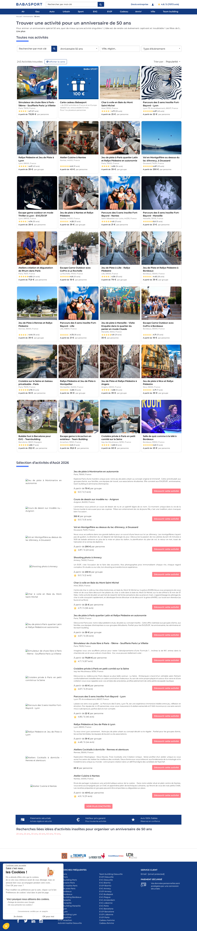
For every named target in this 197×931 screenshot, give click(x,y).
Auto (52, 11)
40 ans (42, 834)
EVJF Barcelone (106, 911)
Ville (153, 11)
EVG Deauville (106, 880)
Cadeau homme (107, 920)
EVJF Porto (104, 917)
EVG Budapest (106, 894)
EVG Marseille (64, 900)
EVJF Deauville (106, 877)
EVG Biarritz (105, 883)
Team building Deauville (111, 874)
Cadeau (124, 11)
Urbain (66, 11)
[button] (6, 926)
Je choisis (18, 916)
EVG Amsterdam (107, 900)
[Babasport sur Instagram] (42, 921)
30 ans (34, 834)
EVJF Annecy (105, 891)
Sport (81, 11)
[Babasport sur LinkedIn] (35, 921)
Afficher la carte (57, 61)
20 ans (19, 834)
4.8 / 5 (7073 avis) (170, 4)
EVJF (109, 11)
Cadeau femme (106, 923)
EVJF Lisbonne (106, 914)
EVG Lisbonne (105, 903)
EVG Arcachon (64, 917)
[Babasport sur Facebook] (19, 921)
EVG (95, 11)
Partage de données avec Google (21, 902)
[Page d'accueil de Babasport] (29, 4)
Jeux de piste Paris (66, 888)
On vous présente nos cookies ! (20, 905)
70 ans (57, 834)
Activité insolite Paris (67, 885)
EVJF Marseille (65, 903)
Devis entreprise (139, 4)
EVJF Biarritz (105, 885)
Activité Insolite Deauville (70, 923)
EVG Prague (104, 897)
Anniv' (138, 11)
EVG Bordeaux (65, 891)
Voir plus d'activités (98, 806)
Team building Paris (67, 880)
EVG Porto (104, 906)
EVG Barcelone (106, 908)
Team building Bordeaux (69, 897)
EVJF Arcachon (65, 920)
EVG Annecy (105, 888)
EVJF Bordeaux (65, 894)
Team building (170, 11)
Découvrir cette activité (166, 491)
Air (23, 11)
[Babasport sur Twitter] (27, 921)
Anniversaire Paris (66, 883)
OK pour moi (48, 916)
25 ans (27, 834)
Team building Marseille (69, 906)
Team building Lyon (67, 914)
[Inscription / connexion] (153, 4)
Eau (37, 11)
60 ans (49, 834)
